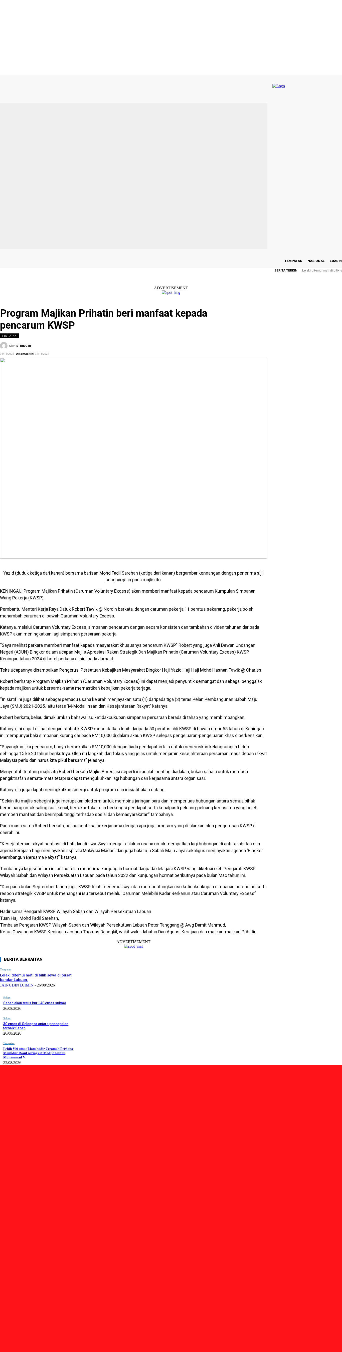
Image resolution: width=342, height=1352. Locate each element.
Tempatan (9, 335)
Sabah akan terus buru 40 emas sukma (34, 1003)
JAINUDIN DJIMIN (17, 985)
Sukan (7, 997)
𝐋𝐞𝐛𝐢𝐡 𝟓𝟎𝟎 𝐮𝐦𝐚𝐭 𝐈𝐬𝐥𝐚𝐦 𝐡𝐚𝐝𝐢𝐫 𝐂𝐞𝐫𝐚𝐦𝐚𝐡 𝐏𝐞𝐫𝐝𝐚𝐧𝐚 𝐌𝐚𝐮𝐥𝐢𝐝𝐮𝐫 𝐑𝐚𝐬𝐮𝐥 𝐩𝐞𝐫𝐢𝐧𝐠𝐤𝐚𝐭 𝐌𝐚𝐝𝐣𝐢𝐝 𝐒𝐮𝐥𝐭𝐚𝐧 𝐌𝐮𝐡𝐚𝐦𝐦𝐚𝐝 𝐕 (38, 1053)
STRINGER (23, 345)
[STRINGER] (4, 345)
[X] (64, 1323)
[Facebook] (35, 1323)
